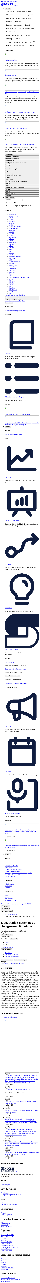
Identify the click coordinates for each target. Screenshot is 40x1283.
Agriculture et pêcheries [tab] (24, 11)
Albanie (11, 218)
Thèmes (7, 8)
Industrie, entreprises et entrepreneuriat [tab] (18, 35)
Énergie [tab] (8, 45)
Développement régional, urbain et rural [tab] (18, 18)
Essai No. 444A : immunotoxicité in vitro (17, 1089)
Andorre (11, 223)
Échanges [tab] (9, 21)
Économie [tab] (18, 21)
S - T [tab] (33, 202)
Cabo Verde (12, 269)
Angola (11, 225)
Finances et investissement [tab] (27, 28)
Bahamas (11, 239)
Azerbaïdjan (12, 237)
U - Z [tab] (8, 206)
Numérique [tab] (9, 39)
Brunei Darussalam (14, 261)
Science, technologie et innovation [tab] (16, 42)
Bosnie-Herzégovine (15, 256)
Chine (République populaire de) (19, 277)
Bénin (10, 251)
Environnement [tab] (11, 28)
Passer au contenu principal (9, 1)
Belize (10, 249)
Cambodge (12, 270)
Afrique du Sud (13, 216)
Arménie (11, 232)
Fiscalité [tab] (8, 32)
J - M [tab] (20, 202)
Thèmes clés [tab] (10, 11)
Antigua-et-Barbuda (15, 226)
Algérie (11, 219)
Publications (8, 303)
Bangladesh (12, 242)
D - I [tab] (14, 202)
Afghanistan (12, 214)
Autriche (11, 235)
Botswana (12, 258)
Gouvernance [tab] (18, 32)
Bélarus (11, 246)
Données (7, 426)
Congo (11, 284)
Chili (10, 276)
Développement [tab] (28, 15)
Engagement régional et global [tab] (22, 206)
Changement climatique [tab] (13, 15)
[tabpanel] (22, 100)
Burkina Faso (13, 265)
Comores (11, 283)
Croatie (11, 291)
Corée (10, 286)
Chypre (11, 279)
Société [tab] (32, 42)
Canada (11, 274)
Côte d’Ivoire (13, 290)
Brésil (10, 260)
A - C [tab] (8, 202)
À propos (7, 854)
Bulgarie (11, 263)
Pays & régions (9, 197)
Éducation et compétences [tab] (14, 25)
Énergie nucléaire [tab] (19, 45)
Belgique (11, 247)
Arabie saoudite (13, 228)
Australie (11, 233)
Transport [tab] (31, 45)
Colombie (12, 281)
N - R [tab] (27, 202)
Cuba (10, 293)
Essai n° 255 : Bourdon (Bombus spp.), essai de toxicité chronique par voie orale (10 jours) (22, 1153)
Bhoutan (11, 253)
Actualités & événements (12, 676)
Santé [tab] (18, 39)
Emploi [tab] (27, 25)
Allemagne (12, 221)
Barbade (11, 244)
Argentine (12, 230)
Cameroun (12, 272)
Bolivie (11, 254)
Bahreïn (11, 240)
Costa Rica (12, 288)
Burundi (11, 267)
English (7, 942)
